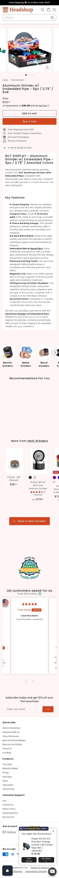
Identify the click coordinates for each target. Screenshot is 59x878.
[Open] (7, 870)
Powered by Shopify (36, 871)
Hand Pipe (36, 248)
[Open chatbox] (52, 871)
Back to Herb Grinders (31, 521)
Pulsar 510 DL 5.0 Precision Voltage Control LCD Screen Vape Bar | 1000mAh (42, 844)
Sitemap (17, 871)
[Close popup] (54, 831)
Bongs (6, 772)
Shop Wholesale (11, 736)
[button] (29, 105)
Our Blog (7, 752)
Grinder (22, 313)
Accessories (9, 789)
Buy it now (29, 121)
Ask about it (46, 859)
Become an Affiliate (12, 744)
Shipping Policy (10, 813)
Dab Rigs (7, 776)
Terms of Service (40, 867)
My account (8, 817)
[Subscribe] (48, 709)
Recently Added (10, 768)
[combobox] (29, 17)
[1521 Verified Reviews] (29, 579)
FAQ (4, 800)
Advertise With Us (11, 732)
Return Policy (9, 809)
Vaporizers (8, 785)
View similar (29, 859)
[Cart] (48, 9)
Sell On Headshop (11, 728)
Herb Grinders (17, 80)
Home (5, 80)
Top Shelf (7, 764)
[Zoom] (47, 67)
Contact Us (8, 804)
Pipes (5, 781)
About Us (7, 748)
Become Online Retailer (14, 740)
